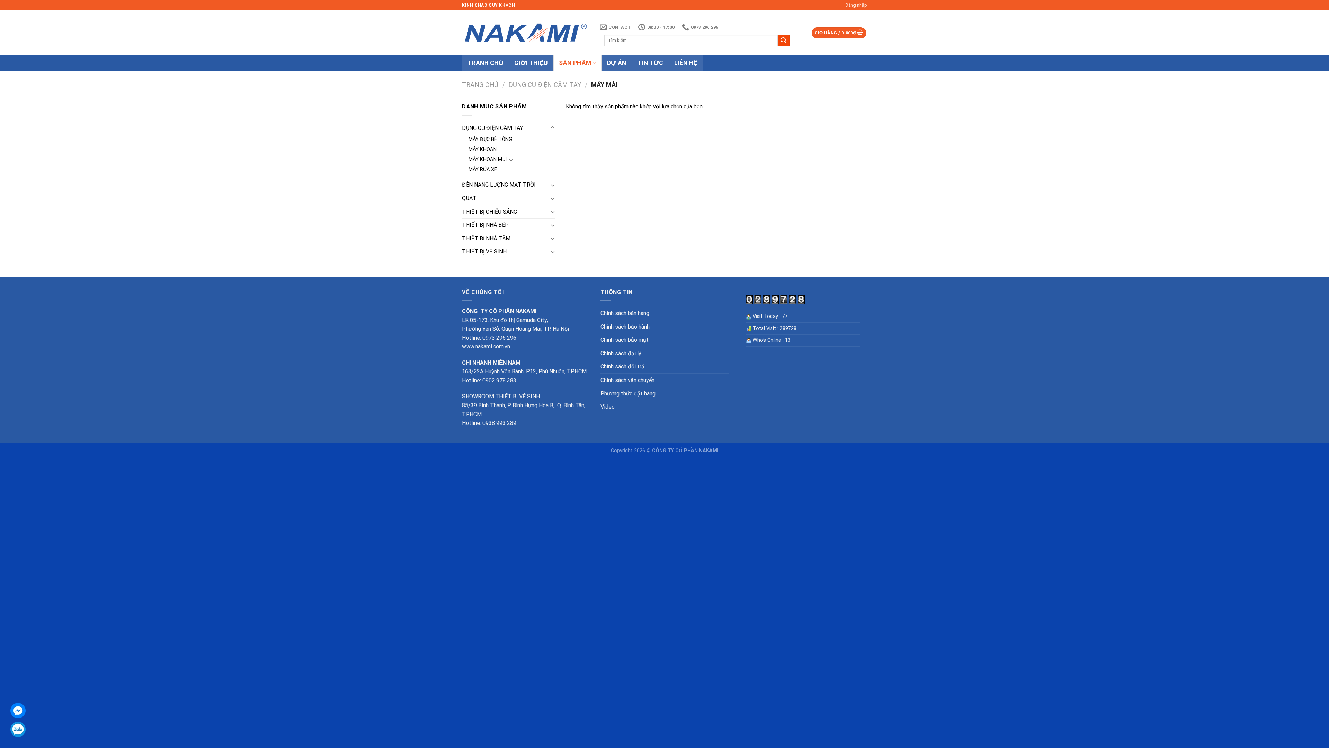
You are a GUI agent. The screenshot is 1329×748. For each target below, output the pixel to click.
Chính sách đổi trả (622, 366)
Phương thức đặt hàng (628, 393)
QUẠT (469, 198)
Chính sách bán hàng (624, 313)
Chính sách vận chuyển (627, 380)
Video (607, 406)
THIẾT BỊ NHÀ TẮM (486, 238)
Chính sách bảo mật (624, 340)
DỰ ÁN (616, 63)
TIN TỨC (650, 63)
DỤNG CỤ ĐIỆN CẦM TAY (544, 84)
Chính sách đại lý (620, 353)
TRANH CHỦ (485, 63)
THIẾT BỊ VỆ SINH (484, 251)
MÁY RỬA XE (483, 169)
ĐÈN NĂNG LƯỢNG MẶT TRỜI (499, 184)
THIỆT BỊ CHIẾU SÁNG (489, 211)
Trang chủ (480, 84)
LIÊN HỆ (685, 63)
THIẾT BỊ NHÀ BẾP (485, 225)
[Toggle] (552, 128)
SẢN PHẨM (575, 63)
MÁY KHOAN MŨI (488, 159)
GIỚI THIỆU (531, 63)
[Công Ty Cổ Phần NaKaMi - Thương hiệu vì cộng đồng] (525, 32)
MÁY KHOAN (483, 149)
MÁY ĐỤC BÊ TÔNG (490, 139)
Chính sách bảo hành (625, 326)
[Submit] (783, 40)
